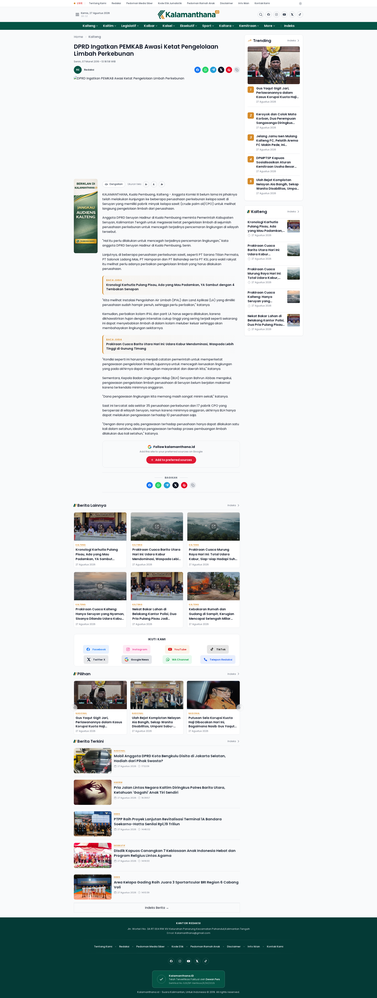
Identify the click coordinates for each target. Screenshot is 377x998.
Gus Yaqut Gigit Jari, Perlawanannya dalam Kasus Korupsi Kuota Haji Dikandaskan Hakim (99, 724)
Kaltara (225, 26)
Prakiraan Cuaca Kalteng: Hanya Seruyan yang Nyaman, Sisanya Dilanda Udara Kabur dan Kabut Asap (100, 616)
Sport (206, 26)
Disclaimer (226, 3)
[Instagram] (180, 961)
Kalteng (89, 26)
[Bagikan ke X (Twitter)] (221, 70)
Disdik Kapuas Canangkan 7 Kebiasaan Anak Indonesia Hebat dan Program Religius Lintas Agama (175, 853)
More (268, 26)
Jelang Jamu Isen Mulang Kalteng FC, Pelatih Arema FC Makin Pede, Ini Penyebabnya (277, 142)
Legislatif (128, 26)
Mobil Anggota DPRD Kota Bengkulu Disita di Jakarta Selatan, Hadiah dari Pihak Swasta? (170, 758)
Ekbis (117, 813)
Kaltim (108, 26)
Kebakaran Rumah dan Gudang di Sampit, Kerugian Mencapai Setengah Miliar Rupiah (211, 616)
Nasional (81, 713)
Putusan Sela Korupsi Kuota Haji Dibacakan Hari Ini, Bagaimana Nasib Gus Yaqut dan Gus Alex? (211, 724)
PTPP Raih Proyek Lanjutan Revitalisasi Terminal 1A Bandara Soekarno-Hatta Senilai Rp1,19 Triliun (168, 821)
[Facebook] (268, 14)
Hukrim (118, 782)
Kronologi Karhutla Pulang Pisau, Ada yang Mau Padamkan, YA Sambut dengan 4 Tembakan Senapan (170, 287)
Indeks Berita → (157, 907)
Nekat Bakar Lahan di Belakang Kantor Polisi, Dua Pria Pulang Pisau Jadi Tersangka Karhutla (154, 616)
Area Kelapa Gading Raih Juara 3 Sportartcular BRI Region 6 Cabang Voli (176, 885)
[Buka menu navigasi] (77, 14)
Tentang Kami (97, 3)
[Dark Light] (300, 3)
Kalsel (167, 26)
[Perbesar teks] (162, 184)
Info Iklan (243, 3)
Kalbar (149, 26)
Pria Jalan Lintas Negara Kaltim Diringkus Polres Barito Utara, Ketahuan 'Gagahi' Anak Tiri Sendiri (169, 790)
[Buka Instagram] (276, 14)
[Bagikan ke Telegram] (213, 70)
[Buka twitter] (292, 14)
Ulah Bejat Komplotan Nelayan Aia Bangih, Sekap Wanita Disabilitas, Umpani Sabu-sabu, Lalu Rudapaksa (156, 724)
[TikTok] (206, 961)
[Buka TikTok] (300, 14)
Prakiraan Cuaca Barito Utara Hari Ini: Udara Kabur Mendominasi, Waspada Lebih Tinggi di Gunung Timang (170, 346)
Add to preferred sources (173, 460)
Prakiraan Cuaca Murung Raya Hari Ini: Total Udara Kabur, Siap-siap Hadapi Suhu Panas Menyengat (213, 556)
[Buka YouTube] (284, 14)
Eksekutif (187, 26)
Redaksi (116, 3)
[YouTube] (188, 961)
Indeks (289, 26)
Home (78, 37)
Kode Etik (177, 946)
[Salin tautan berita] (237, 70)
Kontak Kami (262, 3)
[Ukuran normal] (154, 184)
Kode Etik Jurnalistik (170, 3)
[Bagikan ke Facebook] (197, 70)
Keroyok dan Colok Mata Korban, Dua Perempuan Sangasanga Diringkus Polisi (276, 120)
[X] (197, 961)
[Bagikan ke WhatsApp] (205, 70)
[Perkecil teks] (146, 184)
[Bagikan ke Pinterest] (229, 70)
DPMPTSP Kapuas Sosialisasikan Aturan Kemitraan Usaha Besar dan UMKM (275, 164)
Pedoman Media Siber (139, 3)
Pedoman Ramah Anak (201, 3)
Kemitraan (247, 26)
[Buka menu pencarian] (261, 14)
